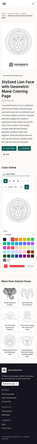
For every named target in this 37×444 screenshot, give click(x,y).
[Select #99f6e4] (4, 252)
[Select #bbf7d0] (32, 247)
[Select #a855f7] (32, 243)
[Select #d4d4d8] (8, 260)
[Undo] (24, 181)
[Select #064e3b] (8, 256)
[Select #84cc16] (28, 239)
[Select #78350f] (28, 252)
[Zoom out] (5, 187)
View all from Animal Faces (13, 75)
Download (25, 148)
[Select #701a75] (24, 256)
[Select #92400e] (32, 252)
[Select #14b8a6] (8, 243)
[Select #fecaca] (16, 247)
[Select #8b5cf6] (28, 243)
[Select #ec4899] (8, 247)
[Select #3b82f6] (20, 243)
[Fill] (5, 181)
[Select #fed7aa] (20, 247)
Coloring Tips (6, 401)
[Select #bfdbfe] (12, 252)
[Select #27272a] (32, 256)
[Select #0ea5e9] (16, 243)
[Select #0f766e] (12, 256)
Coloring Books (7, 411)
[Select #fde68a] (24, 247)
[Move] (18, 181)
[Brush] (14, 181)
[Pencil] (10, 181)
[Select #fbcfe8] (24, 252)
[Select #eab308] (24, 239)
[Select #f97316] (16, 239)
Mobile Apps (6, 415)
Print (7, 154)
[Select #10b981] (4, 243)
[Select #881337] (28, 256)
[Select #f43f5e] (12, 247)
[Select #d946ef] (4, 247)
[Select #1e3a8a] (16, 256)
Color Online (10, 148)
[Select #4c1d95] (20, 256)
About (4, 424)
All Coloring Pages (8, 394)
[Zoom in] (16, 187)
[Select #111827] (4, 239)
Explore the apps (9, 384)
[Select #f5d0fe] (20, 252)
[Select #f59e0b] (20, 239)
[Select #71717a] (4, 260)
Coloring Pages (13, 13)
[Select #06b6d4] (12, 243)
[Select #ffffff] (8, 239)
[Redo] (28, 181)
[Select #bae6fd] (8, 252)
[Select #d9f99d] (28, 247)
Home (4, 13)
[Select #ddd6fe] (16, 252)
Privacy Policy (6, 428)
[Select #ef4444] (12, 239)
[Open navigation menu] (33, 3)
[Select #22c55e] (32, 239)
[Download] (26, 187)
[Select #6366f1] (24, 243)
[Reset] (21, 187)
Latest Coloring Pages (9, 398)
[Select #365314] (4, 256)
